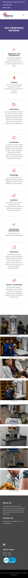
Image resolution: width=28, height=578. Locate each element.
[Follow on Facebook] (4, 544)
